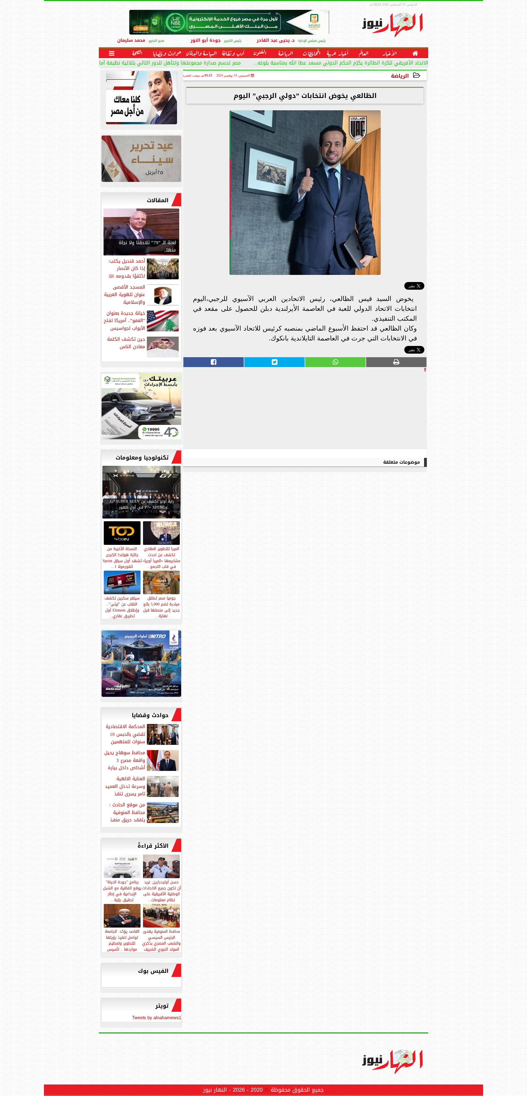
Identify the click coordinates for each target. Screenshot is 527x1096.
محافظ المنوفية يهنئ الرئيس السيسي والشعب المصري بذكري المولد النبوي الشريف (161, 940)
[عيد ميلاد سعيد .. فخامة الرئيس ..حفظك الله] (141, 99)
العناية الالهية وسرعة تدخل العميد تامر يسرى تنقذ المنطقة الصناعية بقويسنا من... (142, 786)
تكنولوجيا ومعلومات (142, 458)
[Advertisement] (385, 410)
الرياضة (400, 76)
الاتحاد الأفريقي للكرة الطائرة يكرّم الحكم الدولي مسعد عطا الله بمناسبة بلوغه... (340, 63)
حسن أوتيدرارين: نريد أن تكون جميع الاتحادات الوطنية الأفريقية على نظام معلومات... (161, 890)
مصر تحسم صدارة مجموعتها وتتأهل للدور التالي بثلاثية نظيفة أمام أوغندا (161, 63)
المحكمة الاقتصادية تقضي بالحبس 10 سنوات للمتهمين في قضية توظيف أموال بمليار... (143, 734)
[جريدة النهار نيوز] (141, 407)
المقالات (158, 200)
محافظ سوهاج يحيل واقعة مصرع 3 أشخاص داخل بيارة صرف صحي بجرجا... (142, 760)
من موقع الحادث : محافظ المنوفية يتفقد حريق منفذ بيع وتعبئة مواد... (144, 812)
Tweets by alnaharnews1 (156, 1017)
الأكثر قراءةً (153, 846)
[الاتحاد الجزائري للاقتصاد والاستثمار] (141, 160)
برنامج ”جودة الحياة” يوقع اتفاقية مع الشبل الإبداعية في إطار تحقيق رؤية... (122, 890)
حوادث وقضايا (150, 715)
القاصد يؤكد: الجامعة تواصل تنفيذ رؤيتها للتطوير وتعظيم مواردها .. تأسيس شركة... (122, 943)
